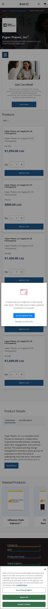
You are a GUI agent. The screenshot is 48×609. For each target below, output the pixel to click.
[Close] (45, 569)
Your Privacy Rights (24, 590)
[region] (24, 587)
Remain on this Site (24, 322)
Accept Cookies (24, 604)
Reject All (24, 597)
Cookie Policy (21, 585)
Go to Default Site (24, 315)
